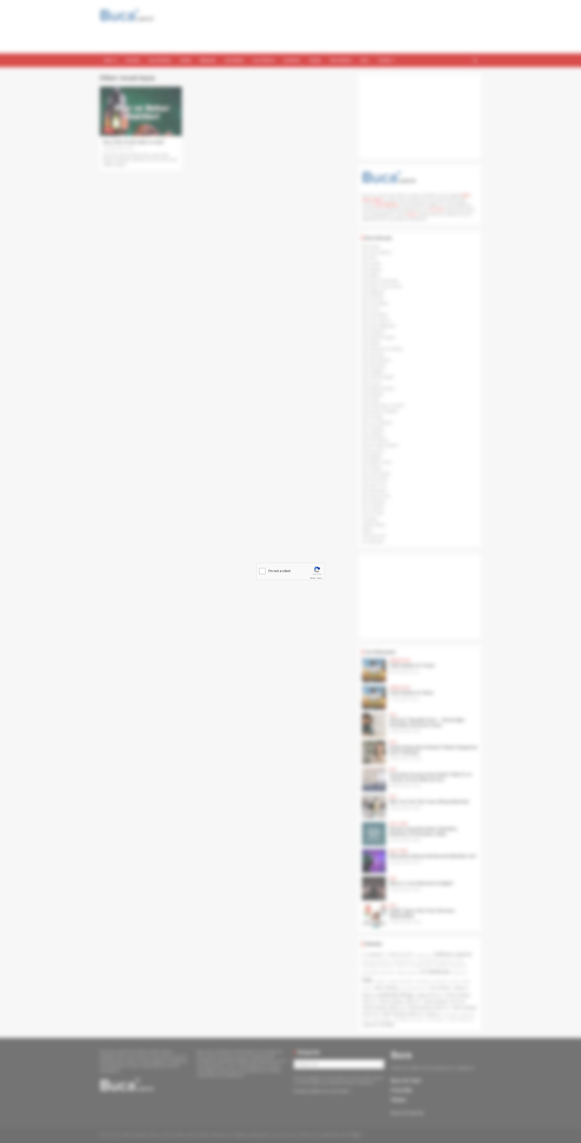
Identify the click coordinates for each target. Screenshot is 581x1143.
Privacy (312, 578)
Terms (319, 578)
